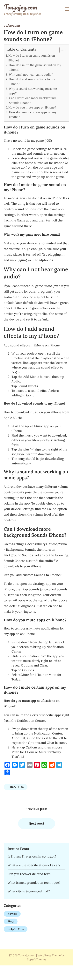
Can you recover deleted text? (29, 874)
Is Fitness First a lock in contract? (32, 856)
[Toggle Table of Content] (60, 50)
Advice (12, 914)
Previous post (36, 809)
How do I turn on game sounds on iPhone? (31, 58)
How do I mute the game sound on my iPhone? (35, 67)
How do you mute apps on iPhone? (32, 107)
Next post (36, 823)
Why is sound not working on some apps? (33, 91)
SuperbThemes (36, 959)
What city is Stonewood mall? (29, 891)
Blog (11, 921)
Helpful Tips (16, 787)
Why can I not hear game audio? (31, 74)
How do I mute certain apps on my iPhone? (32, 114)
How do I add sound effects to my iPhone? (32, 81)
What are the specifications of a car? (34, 865)
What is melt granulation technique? (34, 882)
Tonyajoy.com (20, 7)
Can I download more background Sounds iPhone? (32, 100)
